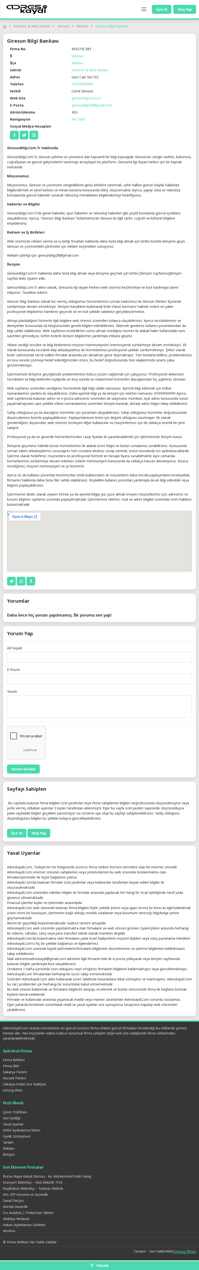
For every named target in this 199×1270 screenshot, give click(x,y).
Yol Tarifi (78, 119)
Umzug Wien (13, 1090)
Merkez (82, 26)
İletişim (9, 1154)
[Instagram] (33, 135)
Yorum (12, 691)
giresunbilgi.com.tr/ (86, 98)
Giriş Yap (184, 9)
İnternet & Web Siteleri (32, 26)
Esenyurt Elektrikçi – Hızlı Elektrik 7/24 (32, 1182)
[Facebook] (14, 135)
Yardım (8, 1142)
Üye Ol (161, 9)
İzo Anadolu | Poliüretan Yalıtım (28, 1212)
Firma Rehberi (14, 1060)
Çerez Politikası (15, 1112)
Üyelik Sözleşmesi (17, 1136)
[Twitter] (24, 135)
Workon (9, 1231)
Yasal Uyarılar (13, 1124)
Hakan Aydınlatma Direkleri (24, 1224)
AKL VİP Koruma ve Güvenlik (25, 1194)
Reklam (9, 1148)
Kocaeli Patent (14, 1078)
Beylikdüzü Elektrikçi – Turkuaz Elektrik (33, 1188)
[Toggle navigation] (144, 9)
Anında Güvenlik (15, 1206)
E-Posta (13, 669)
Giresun (63, 26)
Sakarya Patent (15, 1072)
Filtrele (102, 1265)
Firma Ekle (11, 1066)
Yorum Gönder (23, 769)
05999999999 (82, 84)
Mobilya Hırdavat (16, 1218)
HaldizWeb (164, 1251)
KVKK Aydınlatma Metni (21, 1130)
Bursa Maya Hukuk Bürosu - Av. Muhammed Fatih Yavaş (47, 1176)
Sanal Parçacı (13, 1200)
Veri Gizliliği (11, 1118)
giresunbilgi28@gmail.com (92, 105)
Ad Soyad (14, 648)
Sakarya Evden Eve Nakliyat (24, 1084)
